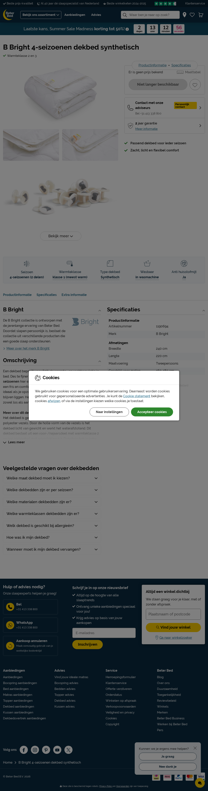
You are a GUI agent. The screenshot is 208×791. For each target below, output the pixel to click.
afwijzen (54, 401)
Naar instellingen (109, 412)
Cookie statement (136, 396)
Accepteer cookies (152, 412)
